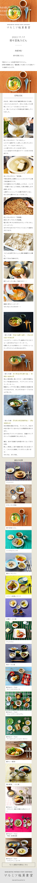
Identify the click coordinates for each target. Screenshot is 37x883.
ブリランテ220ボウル (20, 420)
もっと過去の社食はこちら (18, 865)
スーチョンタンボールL (20, 374)
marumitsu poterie (18, 880)
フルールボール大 (19, 335)
